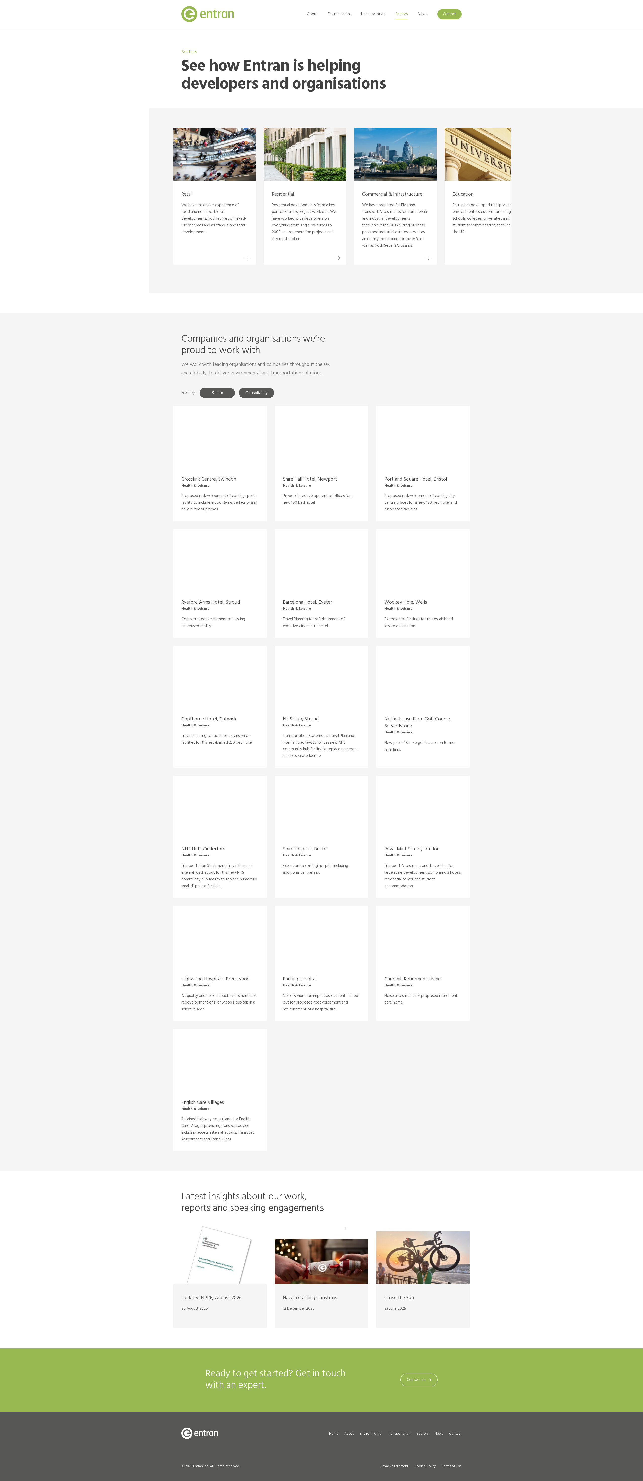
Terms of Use (452, 1466)
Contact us (416, 1380)
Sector (217, 393)
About (312, 14)
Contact (449, 14)
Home (333, 1434)
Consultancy (256, 393)
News (422, 14)
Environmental (339, 14)
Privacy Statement (394, 1466)
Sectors (401, 14)
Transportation (373, 14)
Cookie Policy (425, 1466)
